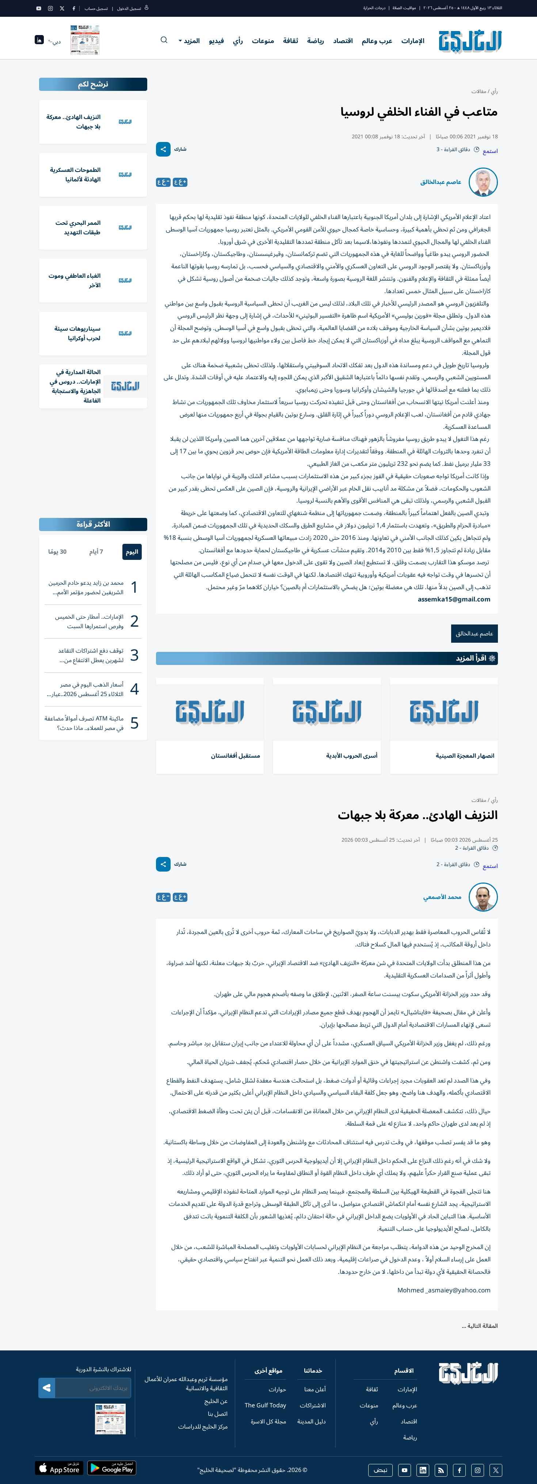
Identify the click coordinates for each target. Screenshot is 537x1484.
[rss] (441, 1470)
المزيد (192, 41)
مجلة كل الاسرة (268, 1421)
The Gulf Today (265, 1405)
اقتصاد (343, 41)
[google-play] (111, 1470)
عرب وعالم (377, 41)
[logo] (470, 41)
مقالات (479, 91)
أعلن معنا (315, 1389)
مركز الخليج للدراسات (203, 1426)
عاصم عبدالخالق (440, 182)
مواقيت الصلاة (404, 8)
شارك (180, 149)
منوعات (263, 41)
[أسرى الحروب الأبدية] (327, 713)
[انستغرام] (50, 8)
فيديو (216, 41)
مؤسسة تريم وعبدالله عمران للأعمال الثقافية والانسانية (186, 1384)
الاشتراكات (313, 1405)
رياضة (315, 41)
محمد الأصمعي (442, 897)
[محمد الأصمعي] (483, 897)
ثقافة (290, 41)
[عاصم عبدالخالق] (483, 182)
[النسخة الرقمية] (85, 41)
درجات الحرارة (374, 8)
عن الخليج (216, 1401)
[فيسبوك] (73, 8)
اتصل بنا (218, 1414)
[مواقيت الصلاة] (39, 42)
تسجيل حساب (96, 8)
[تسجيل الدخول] (146, 8)
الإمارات (412, 41)
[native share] (163, 149)
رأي (238, 41)
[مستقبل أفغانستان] (210, 713)
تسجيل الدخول (129, 8)
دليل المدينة (311, 1421)
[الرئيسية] (469, 1383)
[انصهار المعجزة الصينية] (444, 713)
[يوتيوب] (38, 8)
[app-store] (59, 1470)
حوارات (277, 1389)
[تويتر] (62, 8)
